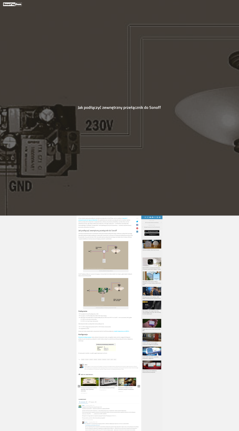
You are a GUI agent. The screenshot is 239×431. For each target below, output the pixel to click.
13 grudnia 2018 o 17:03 (93, 422)
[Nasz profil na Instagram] (155, 217)
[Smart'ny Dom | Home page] (12, 4)
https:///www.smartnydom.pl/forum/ (92, 425)
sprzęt (112, 359)
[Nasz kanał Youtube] (150, 217)
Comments (84, 402)
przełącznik (104, 359)
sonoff (108, 359)
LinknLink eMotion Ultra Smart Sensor (151, 250)
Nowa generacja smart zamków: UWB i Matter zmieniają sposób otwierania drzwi (152, 297)
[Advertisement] (152, 386)
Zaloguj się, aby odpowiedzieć (87, 419)
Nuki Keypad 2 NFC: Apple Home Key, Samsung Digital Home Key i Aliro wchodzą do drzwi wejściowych (152, 312)
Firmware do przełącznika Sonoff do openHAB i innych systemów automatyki (89, 389)
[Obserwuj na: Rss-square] (160, 217)
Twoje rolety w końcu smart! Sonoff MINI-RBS (152, 329)
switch (115, 359)
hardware (91, 359)
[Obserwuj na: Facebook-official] (148, 217)
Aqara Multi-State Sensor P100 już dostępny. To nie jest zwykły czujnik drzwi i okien (152, 283)
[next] (139, 386)
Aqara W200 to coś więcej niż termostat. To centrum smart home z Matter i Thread (152, 268)
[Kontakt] (145, 217)
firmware (86, 359)
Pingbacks (93, 402)
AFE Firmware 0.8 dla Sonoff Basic (107, 388)
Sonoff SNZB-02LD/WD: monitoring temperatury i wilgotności (150, 357)
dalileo (83, 405)
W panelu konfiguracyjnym (84, 337)
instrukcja (99, 359)
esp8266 (82, 359)
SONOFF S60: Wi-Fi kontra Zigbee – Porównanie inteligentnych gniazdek (150, 343)
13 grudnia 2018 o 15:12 (90, 405)
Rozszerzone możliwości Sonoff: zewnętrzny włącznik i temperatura (126, 388)
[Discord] (152, 217)
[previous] (79, 386)
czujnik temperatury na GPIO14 (121, 331)
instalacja (95, 359)
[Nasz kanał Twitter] (157, 217)
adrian (86, 422)
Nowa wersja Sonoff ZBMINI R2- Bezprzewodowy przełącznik (150, 371)
